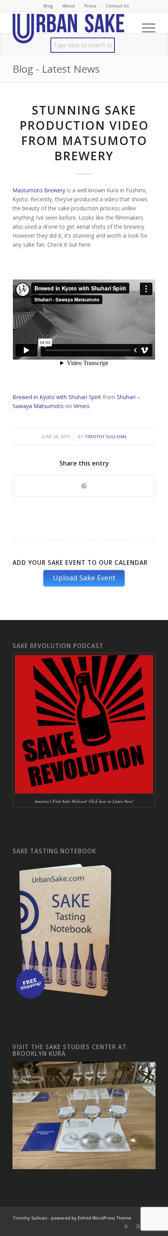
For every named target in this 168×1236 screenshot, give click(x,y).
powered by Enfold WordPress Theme (91, 1218)
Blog (48, 6)
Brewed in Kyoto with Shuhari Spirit (57, 397)
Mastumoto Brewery (39, 190)
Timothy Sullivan (105, 436)
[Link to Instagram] (138, 1226)
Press (90, 6)
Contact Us (117, 6)
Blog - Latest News (56, 69)
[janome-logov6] (70, 27)
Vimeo (81, 406)
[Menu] (144, 27)
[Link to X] (126, 1226)
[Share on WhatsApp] (84, 485)
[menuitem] (48, 6)
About (69, 6)
